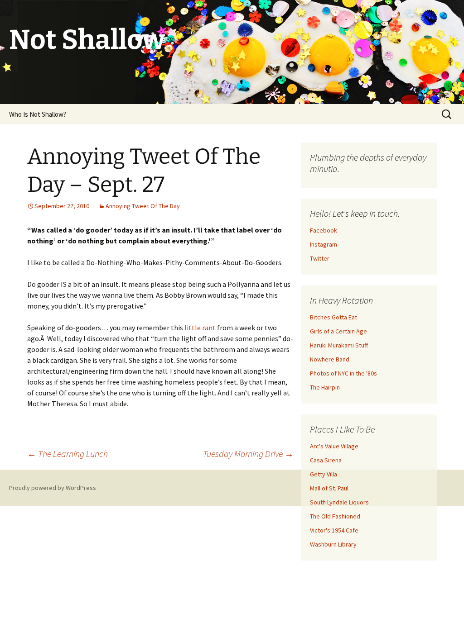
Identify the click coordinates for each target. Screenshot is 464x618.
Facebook (323, 230)
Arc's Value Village (334, 446)
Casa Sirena (326, 460)
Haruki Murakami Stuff (339, 345)
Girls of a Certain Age (338, 331)
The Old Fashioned (335, 516)
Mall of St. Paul (329, 488)
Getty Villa (323, 474)
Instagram (323, 244)
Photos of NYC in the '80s (343, 373)
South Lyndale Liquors (339, 502)
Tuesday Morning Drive (248, 453)
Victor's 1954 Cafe (334, 530)
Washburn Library (333, 544)
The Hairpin (325, 387)
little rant (200, 327)
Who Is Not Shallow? (37, 114)
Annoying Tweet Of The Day (143, 206)
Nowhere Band (329, 359)
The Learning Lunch (67, 453)
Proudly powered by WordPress (52, 488)
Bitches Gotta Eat (333, 317)
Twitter (319, 258)
